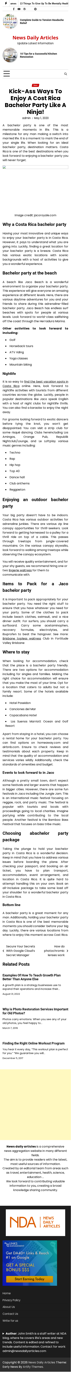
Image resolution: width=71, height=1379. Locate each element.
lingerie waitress (20, 570)
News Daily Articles (35, 37)
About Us (9, 1307)
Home (7, 1293)
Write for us (10, 1321)
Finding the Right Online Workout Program (34, 1043)
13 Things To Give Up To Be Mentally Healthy (44, 3)
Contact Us (10, 1314)
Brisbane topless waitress (22, 638)
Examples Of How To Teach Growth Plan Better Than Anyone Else (32, 977)
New (35, 85)
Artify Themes (33, 1367)
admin (26, 118)
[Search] (65, 74)
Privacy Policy (11, 1300)
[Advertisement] (35, 1104)
